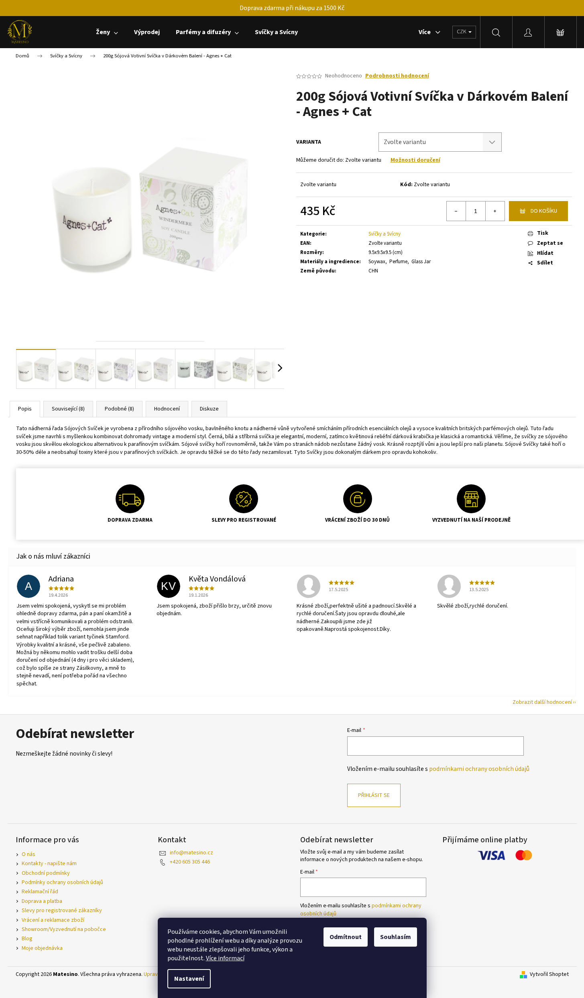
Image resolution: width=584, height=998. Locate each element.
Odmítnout (346, 937)
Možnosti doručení (415, 160)
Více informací (225, 958)
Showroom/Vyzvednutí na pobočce (64, 929)
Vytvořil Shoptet (549, 974)
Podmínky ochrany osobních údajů (62, 882)
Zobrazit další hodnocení (542, 702)
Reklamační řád (40, 892)
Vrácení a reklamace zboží (53, 920)
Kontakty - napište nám (49, 864)
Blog (27, 939)
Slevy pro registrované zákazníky (62, 911)
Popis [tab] (25, 409)
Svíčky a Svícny (384, 234)
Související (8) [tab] (68, 409)
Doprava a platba (42, 901)
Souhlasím (395, 937)
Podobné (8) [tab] (119, 409)
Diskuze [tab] (209, 409)
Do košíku (544, 211)
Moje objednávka (42, 948)
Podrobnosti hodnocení (397, 76)
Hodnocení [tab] (167, 409)
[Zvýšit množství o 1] (495, 211)
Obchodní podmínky (46, 873)
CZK (462, 32)
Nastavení (189, 978)
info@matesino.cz (191, 853)
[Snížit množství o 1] (456, 211)
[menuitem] (107, 32)
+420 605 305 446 (190, 862)
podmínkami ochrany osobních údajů (479, 768)
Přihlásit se (374, 795)
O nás (28, 854)
